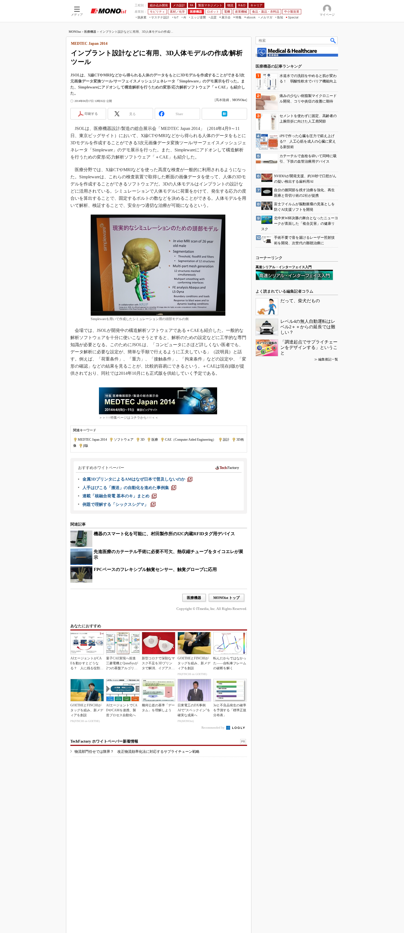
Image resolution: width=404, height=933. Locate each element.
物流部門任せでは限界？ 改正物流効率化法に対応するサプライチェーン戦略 (137, 751)
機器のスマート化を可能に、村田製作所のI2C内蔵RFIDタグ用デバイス (164, 533)
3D (142, 439)
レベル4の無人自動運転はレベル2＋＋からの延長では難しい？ (307, 327)
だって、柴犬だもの (300, 300)
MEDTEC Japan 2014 (92, 439)
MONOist (75, 31)
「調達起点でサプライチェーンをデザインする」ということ (308, 347)
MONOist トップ (226, 598)
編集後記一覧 (328, 359)
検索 (333, 40)
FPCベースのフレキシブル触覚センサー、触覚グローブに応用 (155, 569)
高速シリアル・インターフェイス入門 (284, 267)
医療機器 (90, 31)
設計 (226, 439)
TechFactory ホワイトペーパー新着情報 (104, 741)
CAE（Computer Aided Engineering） (190, 439)
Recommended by (213, 727)
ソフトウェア (124, 439)
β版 (85, 446)
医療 (154, 439)
